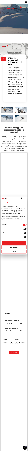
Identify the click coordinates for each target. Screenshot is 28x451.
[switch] (25, 229)
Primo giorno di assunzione (12, 320)
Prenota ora (14, 352)
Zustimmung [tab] (5, 202)
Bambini (17, 339)
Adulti (5, 339)
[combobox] (14, 316)
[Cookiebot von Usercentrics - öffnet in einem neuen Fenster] (21, 198)
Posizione (7, 313)
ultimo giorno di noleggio (11, 328)
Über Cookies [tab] (23, 202)
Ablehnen (14, 251)
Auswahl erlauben (14, 247)
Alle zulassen (14, 242)
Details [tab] (14, 202)
